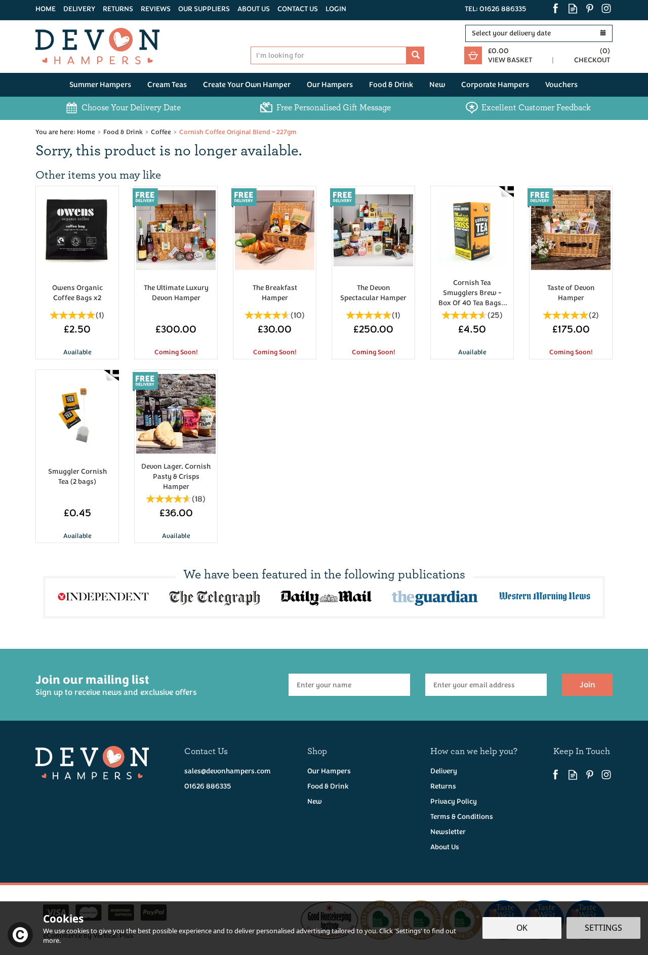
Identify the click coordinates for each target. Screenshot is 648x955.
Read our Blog (572, 8)
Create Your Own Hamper (247, 85)
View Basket (510, 60)
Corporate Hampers (495, 85)
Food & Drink (328, 786)
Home (45, 9)
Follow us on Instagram (606, 8)
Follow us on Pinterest (589, 8)
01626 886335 (207, 786)
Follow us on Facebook (556, 8)
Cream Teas (167, 85)
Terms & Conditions (461, 816)
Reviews (156, 9)
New (314, 801)
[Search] (415, 55)
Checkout (592, 60)
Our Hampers (329, 771)
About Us (444, 847)
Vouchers (561, 85)
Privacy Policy (453, 801)
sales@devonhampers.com (227, 771)
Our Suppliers (204, 9)
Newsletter (448, 831)
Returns (443, 786)
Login (336, 9)
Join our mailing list (115, 684)
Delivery (443, 771)
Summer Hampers (100, 85)
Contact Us (297, 9)
